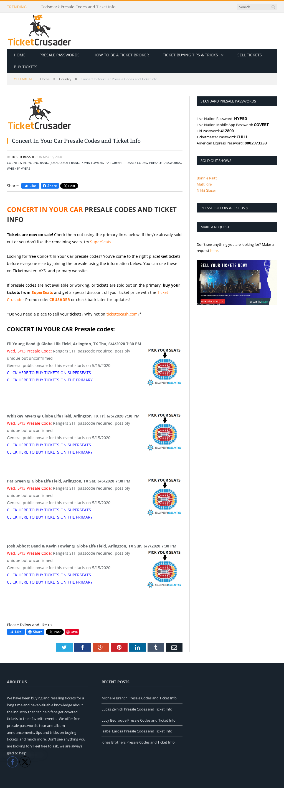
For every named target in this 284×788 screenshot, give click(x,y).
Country (14, 163)
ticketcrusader (24, 157)
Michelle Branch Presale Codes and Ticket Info (139, 698)
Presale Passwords (59, 54)
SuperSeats (100, 241)
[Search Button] (273, 7)
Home (20, 54)
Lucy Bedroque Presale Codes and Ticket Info (139, 720)
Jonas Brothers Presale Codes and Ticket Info (138, 742)
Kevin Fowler (92, 163)
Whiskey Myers (18, 168)
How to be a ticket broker (121, 54)
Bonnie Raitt (207, 178)
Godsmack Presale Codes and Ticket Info (77, 6)
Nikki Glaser (206, 190)
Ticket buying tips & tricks (190, 54)
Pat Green (113, 163)
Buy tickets (25, 66)
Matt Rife (204, 184)
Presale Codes (135, 163)
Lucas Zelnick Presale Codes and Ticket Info (137, 709)
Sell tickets (249, 54)
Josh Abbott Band (64, 163)
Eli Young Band (35, 163)
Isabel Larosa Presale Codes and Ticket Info (137, 731)
